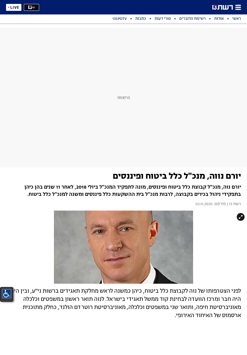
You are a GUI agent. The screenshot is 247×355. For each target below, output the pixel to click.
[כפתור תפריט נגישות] (6, 293)
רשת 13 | (233, 204)
